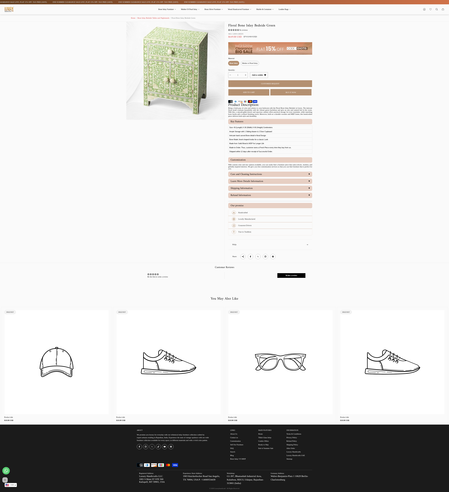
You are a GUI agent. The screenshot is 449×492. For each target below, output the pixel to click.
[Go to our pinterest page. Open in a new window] (171, 446)
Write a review (291, 275)
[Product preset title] (56, 362)
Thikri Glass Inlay (264, 437)
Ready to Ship (263, 445)
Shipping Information (270, 188)
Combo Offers (263, 441)
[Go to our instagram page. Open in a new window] (145, 446)
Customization (235, 441)
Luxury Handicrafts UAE (295, 455)
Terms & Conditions (293, 434)
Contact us (234, 437)
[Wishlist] (430, 9)
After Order (290, 448)
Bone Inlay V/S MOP (238, 459)
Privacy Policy (291, 437)
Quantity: (231, 70)
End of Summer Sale (265, 448)
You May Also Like (224, 298)
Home (133, 18)
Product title (8, 417)
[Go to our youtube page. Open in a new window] (164, 446)
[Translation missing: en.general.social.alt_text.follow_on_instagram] (265, 256)
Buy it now (291, 92)
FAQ (232, 448)
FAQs (234, 244)
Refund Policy (291, 441)
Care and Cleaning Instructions (270, 174)
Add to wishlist (257, 75)
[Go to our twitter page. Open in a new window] (152, 446)
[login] (424, 9)
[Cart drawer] (442, 9)
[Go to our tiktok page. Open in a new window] (158, 446)
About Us (233, 434)
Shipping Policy (292, 445)
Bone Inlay (234, 63)
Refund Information (270, 195)
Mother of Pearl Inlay (250, 63)
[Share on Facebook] (250, 256)
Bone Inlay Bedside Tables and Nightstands (153, 18)
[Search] (436, 9)
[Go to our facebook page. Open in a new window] (139, 446)
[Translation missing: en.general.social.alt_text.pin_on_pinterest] (272, 256)
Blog (232, 455)
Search (232, 452)
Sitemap (289, 459)
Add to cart (249, 92)
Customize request (270, 84)
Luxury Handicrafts (293, 452)
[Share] (243, 256)
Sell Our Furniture (236, 445)
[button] (233, 30)
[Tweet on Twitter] (258, 256)
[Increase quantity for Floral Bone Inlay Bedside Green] (246, 75)
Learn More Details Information (270, 181)
